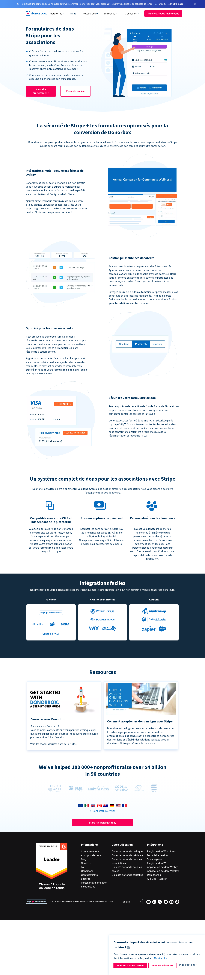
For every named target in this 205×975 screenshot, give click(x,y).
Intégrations (155, 844)
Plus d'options (187, 964)
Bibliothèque (88, 886)
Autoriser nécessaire (162, 965)
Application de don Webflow (163, 870)
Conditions (87, 870)
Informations (89, 844)
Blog (83, 859)
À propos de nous (91, 855)
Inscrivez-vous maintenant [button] (163, 13)
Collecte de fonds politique (127, 851)
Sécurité (85, 878)
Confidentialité (89, 874)
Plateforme (56, 13)
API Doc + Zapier (157, 878)
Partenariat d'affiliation (94, 882)
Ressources (89, 13)
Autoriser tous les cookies (130, 965)
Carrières (86, 863)
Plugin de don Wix (157, 863)
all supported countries (102, 811)
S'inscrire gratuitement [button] (41, 91)
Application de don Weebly (162, 867)
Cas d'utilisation (122, 844)
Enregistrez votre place (171, 3)
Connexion (131, 13)
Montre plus (160, 958)
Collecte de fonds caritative (127, 874)
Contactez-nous (90, 851)
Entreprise (109, 13)
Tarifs (73, 13)
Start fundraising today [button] (102, 822)
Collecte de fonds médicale (127, 855)
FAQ (83, 867)
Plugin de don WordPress (161, 851)
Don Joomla (154, 874)
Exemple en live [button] (75, 91)
